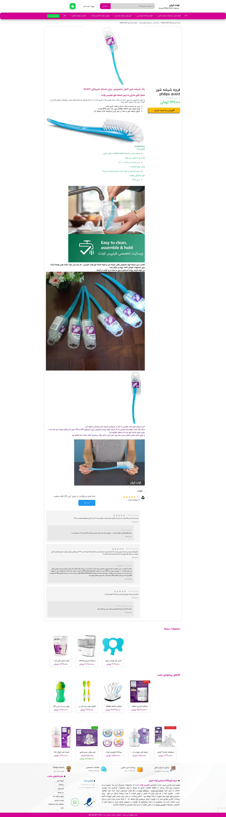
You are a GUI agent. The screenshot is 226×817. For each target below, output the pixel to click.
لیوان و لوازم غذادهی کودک (100, 15)
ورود (92, 6)
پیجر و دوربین (59, 800)
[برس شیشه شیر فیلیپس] (113, 55)
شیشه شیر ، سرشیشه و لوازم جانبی (169, 15)
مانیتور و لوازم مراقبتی (79, 15)
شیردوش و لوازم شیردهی (123, 15)
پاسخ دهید (134, 522)
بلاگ (64, 15)
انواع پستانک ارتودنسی (145, 15)
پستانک (61, 784)
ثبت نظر (86, 503)
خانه (186, 15)
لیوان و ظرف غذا (59, 796)
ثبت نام (86, 6)
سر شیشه (60, 792)
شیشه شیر (60, 780)
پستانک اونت (143, 790)
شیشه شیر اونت (157, 790)
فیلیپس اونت (160, 804)
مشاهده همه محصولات (59, 804)
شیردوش (61, 788)
